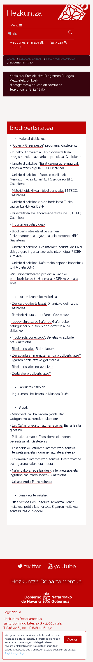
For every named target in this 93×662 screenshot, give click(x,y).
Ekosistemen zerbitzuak (56, 247)
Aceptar (73, 639)
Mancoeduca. (22, 414)
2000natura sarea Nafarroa (31, 321)
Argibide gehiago (15, 653)
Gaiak (11, 58)
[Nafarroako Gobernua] (46, 597)
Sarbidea (57, 42)
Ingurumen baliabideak (28, 224)
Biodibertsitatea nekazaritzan (32, 367)
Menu (14, 25)
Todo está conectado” (29, 337)
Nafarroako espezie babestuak (61, 263)
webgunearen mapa (25, 42)
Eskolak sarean (30, 58)
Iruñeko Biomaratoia (26, 152)
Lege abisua (12, 612)
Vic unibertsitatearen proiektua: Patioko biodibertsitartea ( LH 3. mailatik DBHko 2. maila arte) (44, 278)
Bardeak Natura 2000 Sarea (31, 315)
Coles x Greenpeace (28, 145)
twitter (32, 566)
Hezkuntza (24, 13)
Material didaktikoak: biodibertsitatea (38, 190)
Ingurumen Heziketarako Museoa (36, 394)
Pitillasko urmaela (24, 437)
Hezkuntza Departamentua (46, 581)
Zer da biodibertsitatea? (29, 303)
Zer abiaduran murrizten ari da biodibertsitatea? (46, 355)
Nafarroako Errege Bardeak (31, 470)
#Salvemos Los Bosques (31, 502)
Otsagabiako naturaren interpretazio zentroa (44, 448)
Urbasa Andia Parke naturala (32, 482)
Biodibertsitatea (23, 349)
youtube (64, 566)
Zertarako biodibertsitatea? (31, 373)
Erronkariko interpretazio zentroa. (36, 459)
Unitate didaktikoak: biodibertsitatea (37, 202)
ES (13, 47)
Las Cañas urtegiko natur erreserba (37, 425)
